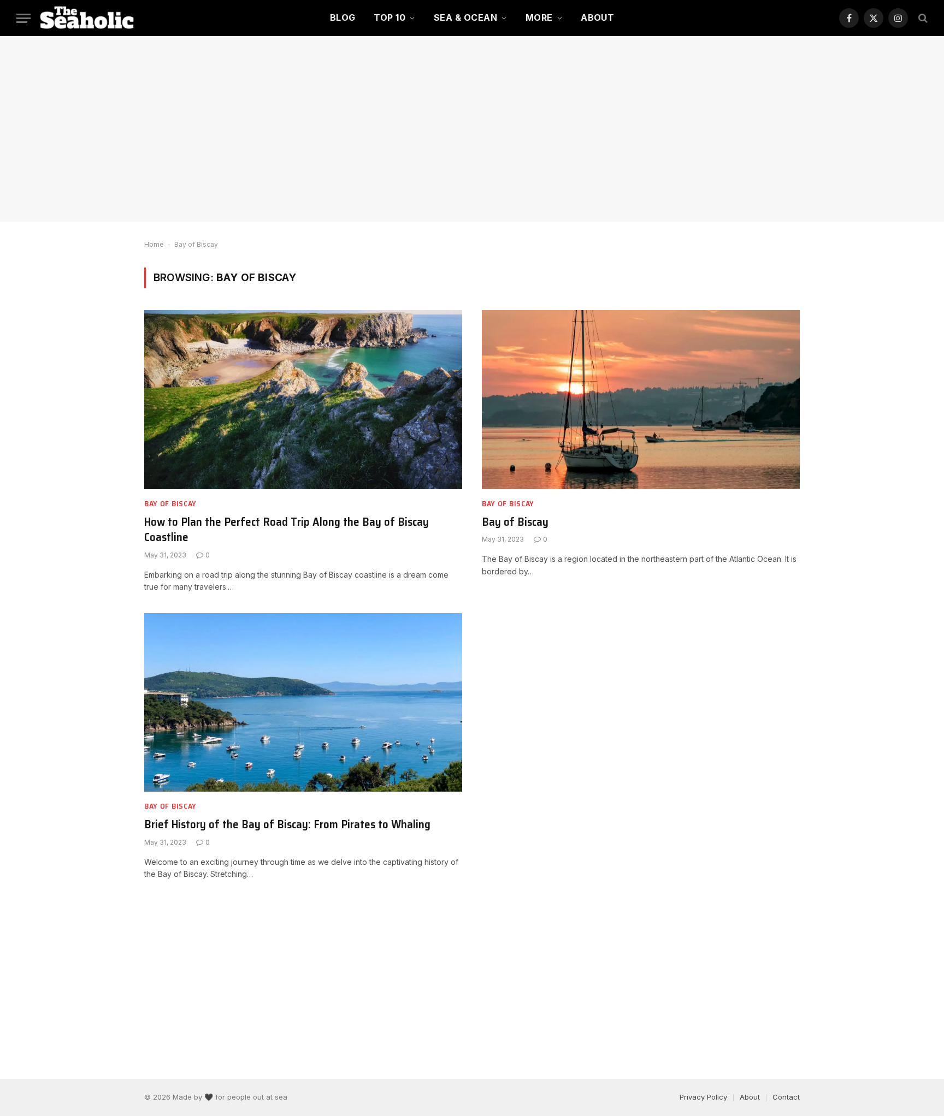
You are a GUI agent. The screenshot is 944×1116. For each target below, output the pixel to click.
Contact (786, 1097)
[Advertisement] (472, 128)
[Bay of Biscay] (641, 399)
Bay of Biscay (170, 503)
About (597, 17)
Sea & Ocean (465, 17)
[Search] (922, 18)
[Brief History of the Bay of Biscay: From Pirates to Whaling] (303, 702)
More (539, 17)
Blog (343, 17)
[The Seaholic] (89, 18)
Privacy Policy (703, 1097)
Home (154, 244)
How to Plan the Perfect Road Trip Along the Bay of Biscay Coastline (286, 529)
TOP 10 (389, 17)
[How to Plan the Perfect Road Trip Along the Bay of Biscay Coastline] (303, 399)
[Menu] (23, 18)
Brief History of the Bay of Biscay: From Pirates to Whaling (287, 825)
